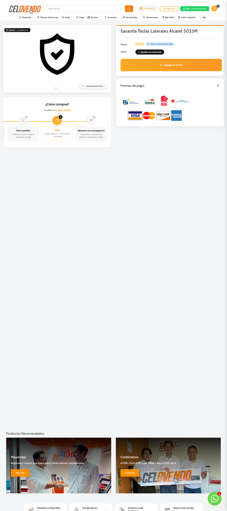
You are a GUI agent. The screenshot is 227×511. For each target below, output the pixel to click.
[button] (147, 8)
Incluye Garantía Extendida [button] (161, 44)
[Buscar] (129, 8)
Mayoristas (170, 8)
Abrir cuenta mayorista (196, 8)
